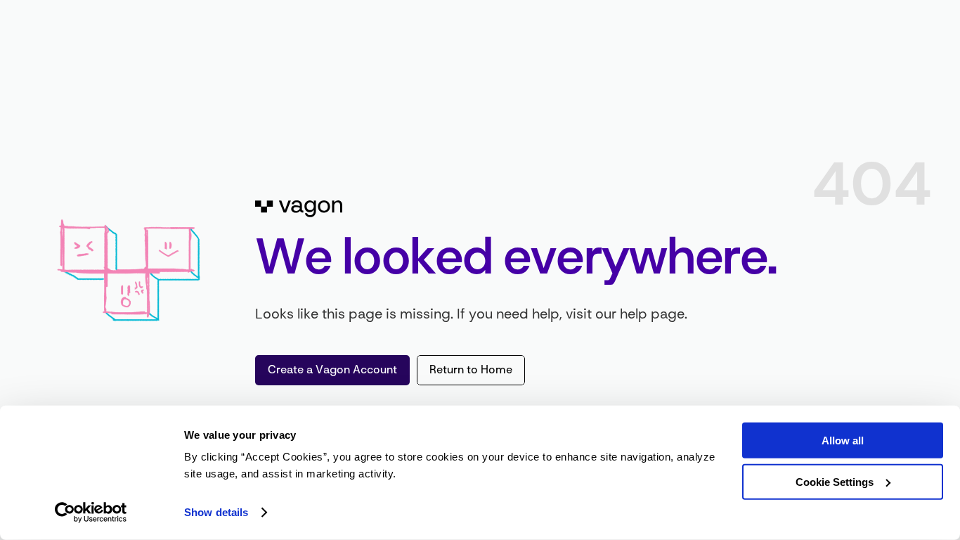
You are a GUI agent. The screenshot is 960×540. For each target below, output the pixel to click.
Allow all (843, 440)
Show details (216, 512)
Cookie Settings (835, 481)
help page (652, 314)
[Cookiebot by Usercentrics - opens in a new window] (91, 512)
